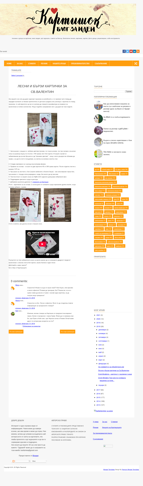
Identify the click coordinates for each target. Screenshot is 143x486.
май (100, 352)
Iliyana (17, 300)
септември (103, 341)
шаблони (119, 246)
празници (117, 216)
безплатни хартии (118, 186)
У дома (95, 421)
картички (108, 203)
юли (100, 344)
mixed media (106, 169)
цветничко (98, 246)
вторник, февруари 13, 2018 (25, 298)
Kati (16, 311)
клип (118, 203)
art (96, 169)
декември (102, 329)
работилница (99, 220)
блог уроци (98, 191)
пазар (97, 216)
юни (100, 348)
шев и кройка (99, 250)
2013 (99, 405)
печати (106, 216)
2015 (99, 397)
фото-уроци (118, 237)
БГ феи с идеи (120, 169)
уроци (107, 237)
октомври (102, 337)
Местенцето (112, 174)
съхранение (118, 233)
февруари (103, 363)
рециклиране (99, 225)
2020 (99, 319)
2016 (99, 393)
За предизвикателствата (102, 433)
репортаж (120, 220)
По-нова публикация (16, 332)
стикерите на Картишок (40, 182)
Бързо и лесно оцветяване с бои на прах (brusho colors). (117, 141)
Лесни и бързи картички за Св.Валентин (113, 370)
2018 (99, 326)
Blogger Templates (109, 470)
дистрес (97, 195)
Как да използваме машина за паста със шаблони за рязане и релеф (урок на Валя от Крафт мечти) (116, 107)
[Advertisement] (109, 292)
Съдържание (101, 63)
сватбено (98, 229)
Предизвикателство (80, 63)
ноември (102, 333)
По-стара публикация (67, 332)
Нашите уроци (59, 63)
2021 (99, 315)
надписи (107, 212)
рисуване (121, 225)
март (101, 360)
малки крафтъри (119, 208)
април (101, 356)
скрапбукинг (118, 229)
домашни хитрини (111, 195)
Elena (17, 285)
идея (123, 199)
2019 (99, 322)
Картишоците (99, 174)
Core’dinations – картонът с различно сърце (115, 374)
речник (111, 225)
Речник (44, 63)
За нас (20, 63)
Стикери (32, 63)
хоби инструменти (113, 242)
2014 (99, 401)
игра (115, 199)
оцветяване (119, 212)
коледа (97, 208)
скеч (107, 229)
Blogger (35, 455)
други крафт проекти (101, 199)
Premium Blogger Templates (130, 470)
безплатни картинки (101, 186)
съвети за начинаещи (102, 233)
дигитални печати (113, 191)
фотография (99, 242)
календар (98, 203)
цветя (109, 246)
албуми (97, 178)
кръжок (107, 208)
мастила (97, 212)
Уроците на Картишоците (112, 427)
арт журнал (109, 178)
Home (9, 63)
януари (101, 385)
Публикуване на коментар (31, 326)
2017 (99, 390)
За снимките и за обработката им (111, 367)
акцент (123, 174)
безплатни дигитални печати (104, 182)
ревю (109, 220)
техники (97, 237)
